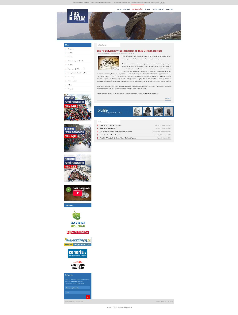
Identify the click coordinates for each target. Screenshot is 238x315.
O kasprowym (158, 9)
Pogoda (70, 89)
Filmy (70, 85)
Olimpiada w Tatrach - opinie (77, 73)
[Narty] (77, 247)
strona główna (123, 9)
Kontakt (169, 9)
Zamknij (162, 2)
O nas (147, 9)
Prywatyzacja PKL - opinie (76, 69)
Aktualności (137, 9)
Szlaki (70, 57)
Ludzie (70, 53)
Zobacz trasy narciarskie (75, 61)
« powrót (168, 98)
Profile (70, 65)
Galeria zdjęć (72, 81)
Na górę (170, 301)
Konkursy (71, 77)
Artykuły (71, 49)
